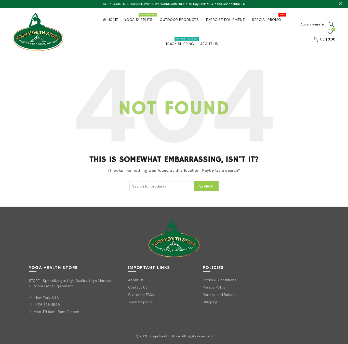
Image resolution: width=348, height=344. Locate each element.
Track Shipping (181, 41)
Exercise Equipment (225, 19)
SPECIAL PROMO (268, 17)
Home (113, 19)
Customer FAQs (141, 294)
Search (206, 186)
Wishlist (333, 29)
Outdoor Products (179, 19)
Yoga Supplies (140, 17)
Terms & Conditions (219, 280)
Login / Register (313, 24)
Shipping (210, 302)
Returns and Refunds (220, 294)
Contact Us (137, 287)
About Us (209, 43)
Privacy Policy (214, 287)
